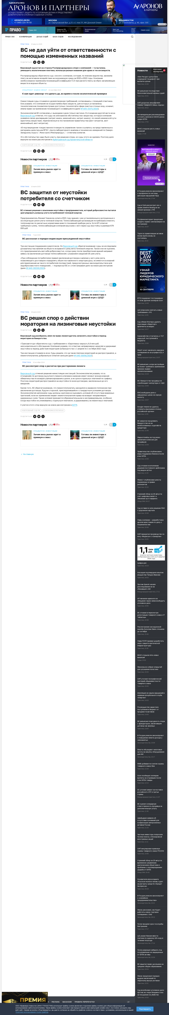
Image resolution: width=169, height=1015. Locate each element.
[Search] (132, 37)
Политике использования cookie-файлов (32, 1012)
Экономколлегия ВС (54, 145)
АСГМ (74, 405)
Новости (142, 70)
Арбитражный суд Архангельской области (72, 139)
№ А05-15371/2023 (89, 109)
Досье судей (42, 37)
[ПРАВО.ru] (14, 29)
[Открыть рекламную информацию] (163, 184)
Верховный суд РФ (31, 145)
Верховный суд (27, 115)
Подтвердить (145, 1009)
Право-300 (9, 37)
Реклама (56, 1002)
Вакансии (67, 1002)
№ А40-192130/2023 (35, 268)
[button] (34, 62)
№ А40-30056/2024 (83, 355)
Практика (26, 235)
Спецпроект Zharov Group (34, 90)
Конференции (25, 37)
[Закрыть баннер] (46, 993)
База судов (58, 37)
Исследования (75, 37)
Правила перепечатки (85, 1002)
